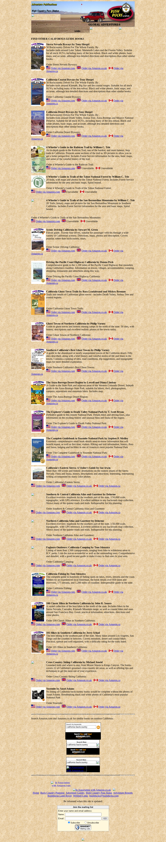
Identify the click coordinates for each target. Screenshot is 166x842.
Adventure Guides (75, 792)
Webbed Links (80, 795)
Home (36, 792)
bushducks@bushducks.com (104, 795)
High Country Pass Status (99, 792)
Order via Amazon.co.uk (94, 68)
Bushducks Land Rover (59, 795)
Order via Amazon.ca (109, 486)
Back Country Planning (52, 792)
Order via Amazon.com (63, 68)
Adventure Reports (123, 792)
